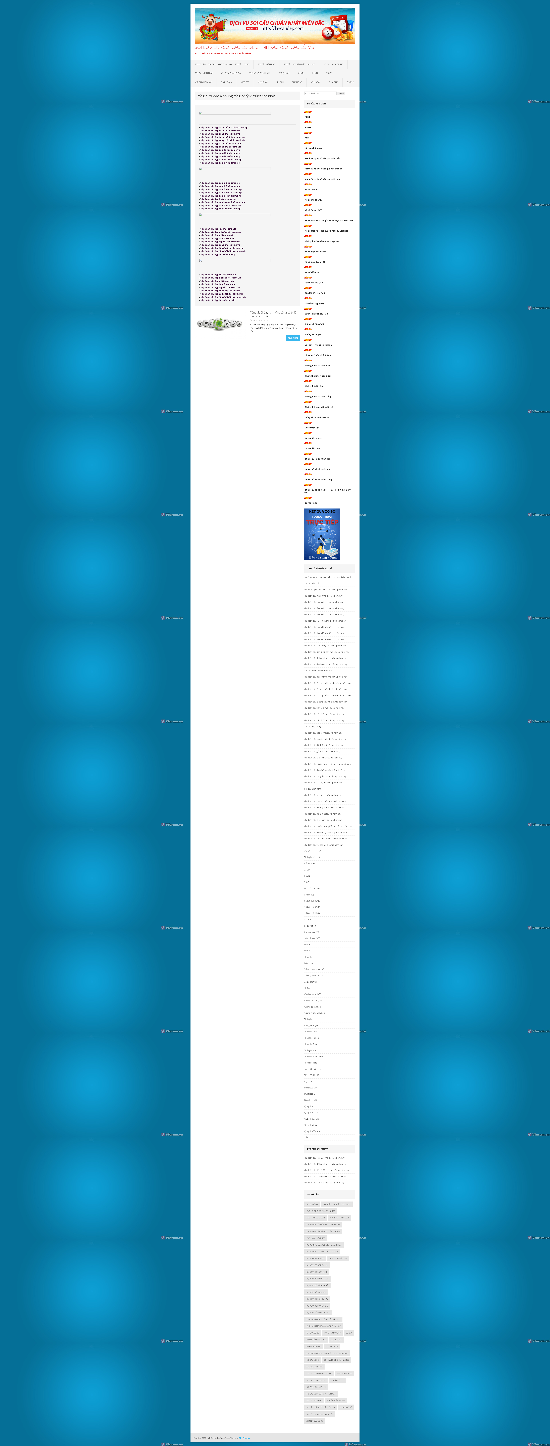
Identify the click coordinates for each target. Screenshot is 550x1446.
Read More (293, 338)
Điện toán (263, 82)
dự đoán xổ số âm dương (318, 1312)
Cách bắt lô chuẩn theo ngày (336, 1204)
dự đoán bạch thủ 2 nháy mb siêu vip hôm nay (325, 589)
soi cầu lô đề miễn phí (316, 1387)
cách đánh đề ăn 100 (316, 1238)
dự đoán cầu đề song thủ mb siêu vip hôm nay (325, 676)
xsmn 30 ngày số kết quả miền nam (323, 179)
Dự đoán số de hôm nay (317, 1265)
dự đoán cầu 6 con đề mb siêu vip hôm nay (324, 608)
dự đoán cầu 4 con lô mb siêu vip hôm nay (324, 627)
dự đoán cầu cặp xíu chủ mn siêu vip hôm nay (325, 801)
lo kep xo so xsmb (332, 1333)
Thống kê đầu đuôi (314, 386)
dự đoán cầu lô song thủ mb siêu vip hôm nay (325, 701)
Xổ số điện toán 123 (315, 262)
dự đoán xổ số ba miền (317, 1272)
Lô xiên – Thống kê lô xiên (318, 344)
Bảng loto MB (310, 1087)
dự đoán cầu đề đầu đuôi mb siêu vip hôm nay (325, 664)
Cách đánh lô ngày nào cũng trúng (323, 1224)
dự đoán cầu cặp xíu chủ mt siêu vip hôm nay (325, 739)
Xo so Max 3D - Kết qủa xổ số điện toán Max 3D (329, 220)
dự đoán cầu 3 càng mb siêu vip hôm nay (323, 595)
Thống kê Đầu (310, 1044)
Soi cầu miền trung (333, 64)
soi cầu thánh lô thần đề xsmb (321, 1407)
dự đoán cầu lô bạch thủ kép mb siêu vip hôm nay (327, 683)
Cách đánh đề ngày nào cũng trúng (323, 1231)
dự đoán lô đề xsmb (338, 1258)
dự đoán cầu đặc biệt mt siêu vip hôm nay (323, 745)
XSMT (328, 73)
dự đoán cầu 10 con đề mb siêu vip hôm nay (324, 620)
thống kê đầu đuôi (314, 324)
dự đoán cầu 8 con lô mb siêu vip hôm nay (324, 639)
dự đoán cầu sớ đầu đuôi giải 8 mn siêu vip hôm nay (328, 826)
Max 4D (307, 950)
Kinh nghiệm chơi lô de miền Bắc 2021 (323, 1319)
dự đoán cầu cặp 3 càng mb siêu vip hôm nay (325, 645)
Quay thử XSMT (311, 1125)
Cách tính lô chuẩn (316, 1218)
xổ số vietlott (312, 189)
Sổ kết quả (226, 82)
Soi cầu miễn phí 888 (336, 1400)
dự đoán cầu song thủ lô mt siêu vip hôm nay (325, 776)
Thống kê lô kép (311, 1038)
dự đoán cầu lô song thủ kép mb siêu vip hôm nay (327, 695)
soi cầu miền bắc (314, 1400)
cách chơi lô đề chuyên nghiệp (321, 1211)
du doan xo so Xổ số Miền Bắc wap (322, 1251)
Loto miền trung (313, 438)
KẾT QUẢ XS (284, 73)
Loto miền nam (312, 448)
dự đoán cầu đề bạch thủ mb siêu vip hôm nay (325, 658)
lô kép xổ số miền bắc (316, 1340)
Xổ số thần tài (312, 272)
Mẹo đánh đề (332, 1346)
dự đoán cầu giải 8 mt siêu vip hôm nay (322, 751)
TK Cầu (280, 82)
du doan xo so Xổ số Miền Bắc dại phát (324, 1245)
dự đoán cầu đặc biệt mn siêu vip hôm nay (323, 807)
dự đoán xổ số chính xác (318, 1285)
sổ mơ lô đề (311, 502)
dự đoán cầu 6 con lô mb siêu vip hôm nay (324, 633)
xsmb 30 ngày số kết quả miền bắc (322, 158)
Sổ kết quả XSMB (312, 900)
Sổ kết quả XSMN (312, 913)
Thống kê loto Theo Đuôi (318, 375)
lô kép (349, 1333)
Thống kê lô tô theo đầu (317, 365)
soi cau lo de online (316, 1380)
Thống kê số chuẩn (260, 73)
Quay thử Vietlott (312, 1131)
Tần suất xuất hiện (312, 1069)
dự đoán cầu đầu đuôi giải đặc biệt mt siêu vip (325, 770)
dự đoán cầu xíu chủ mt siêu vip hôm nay (323, 782)
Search (341, 93)
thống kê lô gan (313, 334)
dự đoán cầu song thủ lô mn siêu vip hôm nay (325, 838)
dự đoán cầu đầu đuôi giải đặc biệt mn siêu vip (325, 832)
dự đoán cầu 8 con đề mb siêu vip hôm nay (324, 614)
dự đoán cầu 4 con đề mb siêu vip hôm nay (324, 602)
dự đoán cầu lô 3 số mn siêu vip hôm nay (323, 820)
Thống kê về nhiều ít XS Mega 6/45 (322, 241)
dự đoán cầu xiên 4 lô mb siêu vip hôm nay (324, 720)
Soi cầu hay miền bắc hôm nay (299, 64)
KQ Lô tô (315, 82)
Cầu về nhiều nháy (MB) (317, 313)
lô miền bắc (336, 1340)
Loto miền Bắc (312, 427)
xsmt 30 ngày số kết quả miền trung (323, 168)
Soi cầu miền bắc (266, 64)
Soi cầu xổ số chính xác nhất (320, 1414)
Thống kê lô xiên (311, 1031)
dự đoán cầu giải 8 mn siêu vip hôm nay (322, 813)
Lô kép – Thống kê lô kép (318, 355)
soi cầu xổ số (346, 1407)
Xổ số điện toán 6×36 (314, 969)
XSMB (301, 73)
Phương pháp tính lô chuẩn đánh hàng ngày (327, 1353)
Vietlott (245, 82)
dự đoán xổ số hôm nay (317, 1299)
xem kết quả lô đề (315, 1421)
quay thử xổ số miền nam (318, 469)
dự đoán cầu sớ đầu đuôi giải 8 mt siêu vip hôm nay (327, 764)
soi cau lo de (313, 1360)
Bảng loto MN (310, 1100)
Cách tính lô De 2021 (339, 1218)
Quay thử (333, 82)
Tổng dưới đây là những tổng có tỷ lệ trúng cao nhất (273, 314)
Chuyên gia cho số (231, 73)
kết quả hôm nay (203, 82)
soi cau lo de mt (344, 1373)
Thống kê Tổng (310, 1062)
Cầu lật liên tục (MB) (315, 293)
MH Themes (244, 1438)
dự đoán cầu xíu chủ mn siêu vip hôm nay (323, 845)
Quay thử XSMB (311, 1112)
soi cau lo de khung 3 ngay (319, 1373)
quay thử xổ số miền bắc (317, 458)
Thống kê (297, 82)
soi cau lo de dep (314, 1367)
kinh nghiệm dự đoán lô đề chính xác (324, 1326)
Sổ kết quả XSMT (312, 907)
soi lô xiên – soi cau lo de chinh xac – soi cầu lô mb (222, 64)
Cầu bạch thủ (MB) (314, 282)
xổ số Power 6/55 (313, 210)
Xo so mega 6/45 (313, 199)
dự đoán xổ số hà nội (316, 1292)
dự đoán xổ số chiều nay (318, 1279)
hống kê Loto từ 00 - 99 (317, 417)
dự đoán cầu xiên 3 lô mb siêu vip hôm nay (324, 714)
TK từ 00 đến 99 (311, 1075)
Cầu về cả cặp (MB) (314, 303)
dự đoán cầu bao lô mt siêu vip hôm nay (323, 732)
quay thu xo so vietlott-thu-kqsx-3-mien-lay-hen (327, 491)
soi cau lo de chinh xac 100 (336, 1360)
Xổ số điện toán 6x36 (315, 251)
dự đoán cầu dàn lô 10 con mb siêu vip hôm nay (326, 652)
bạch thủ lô (312, 1204)
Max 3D (307, 944)
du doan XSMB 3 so (315, 1258)
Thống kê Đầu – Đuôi (313, 1056)
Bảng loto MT (310, 1093)
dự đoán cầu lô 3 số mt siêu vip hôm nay (323, 757)
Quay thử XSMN (311, 1118)
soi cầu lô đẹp (337, 1380)
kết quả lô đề (313, 1333)
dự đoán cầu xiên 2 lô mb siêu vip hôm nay (324, 707)
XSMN (315, 73)
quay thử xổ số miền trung (318, 479)
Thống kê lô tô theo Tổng (318, 396)
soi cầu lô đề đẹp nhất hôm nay (321, 1394)
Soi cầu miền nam (204, 73)
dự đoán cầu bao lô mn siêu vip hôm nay (323, 795)
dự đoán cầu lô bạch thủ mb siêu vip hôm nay (325, 689)
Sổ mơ (350, 82)
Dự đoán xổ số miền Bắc (317, 1306)
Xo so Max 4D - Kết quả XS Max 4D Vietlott (326, 230)
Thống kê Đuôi (310, 1050)
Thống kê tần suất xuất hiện (319, 407)
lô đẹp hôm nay (314, 1346)
